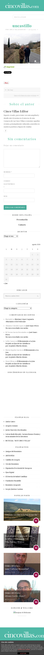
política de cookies (24, 649)
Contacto (22, 225)
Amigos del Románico (14, 451)
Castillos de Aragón (13, 460)
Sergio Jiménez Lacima (14, 489)
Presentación (22, 219)
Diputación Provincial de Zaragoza (19, 468)
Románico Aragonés (13, 485)
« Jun (5, 283)
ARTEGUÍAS (10, 456)
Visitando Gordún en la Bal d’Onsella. (21, 515)
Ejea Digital (10, 472)
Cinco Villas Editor (17, 29)
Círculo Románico (12, 464)
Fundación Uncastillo (13, 481)
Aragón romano (12, 426)
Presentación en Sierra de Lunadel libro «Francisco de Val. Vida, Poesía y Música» (18, 539)
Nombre (8, 172)
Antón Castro (10, 422)
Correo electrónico (8, 184)
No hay (10, 90)
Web (5, 196)
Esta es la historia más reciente (25, 96)
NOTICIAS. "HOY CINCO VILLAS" (18, 441)
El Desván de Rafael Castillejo (16, 476)
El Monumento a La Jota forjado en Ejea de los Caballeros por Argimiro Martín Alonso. (20, 343)
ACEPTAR (23, 653)
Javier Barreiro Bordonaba (16, 430)
